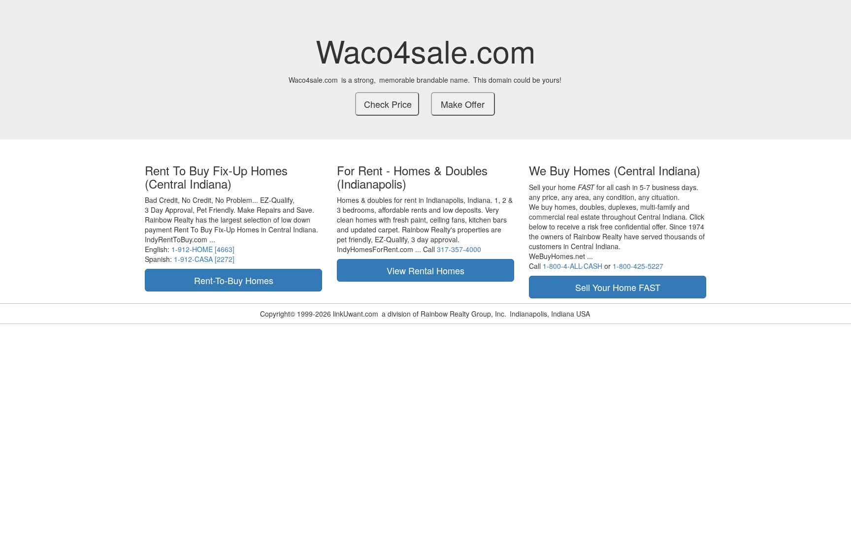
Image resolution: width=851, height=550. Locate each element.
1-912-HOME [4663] (202, 249)
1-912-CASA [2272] (204, 259)
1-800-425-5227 (638, 266)
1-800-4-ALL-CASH (572, 266)
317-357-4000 (459, 249)
